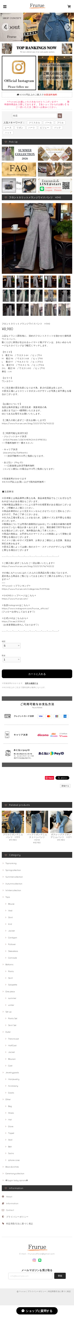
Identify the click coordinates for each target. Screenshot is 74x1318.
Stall (10, 1139)
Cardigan (12, 937)
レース (8, 127)
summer (12, 998)
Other (8, 1099)
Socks (11, 1153)
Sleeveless (13, 951)
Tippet (11, 1133)
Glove (10, 1126)
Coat (10, 1065)
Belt (10, 1146)
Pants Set (12, 1018)
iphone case (14, 1160)
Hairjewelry (13, 1079)
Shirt (10, 917)
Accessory (13, 1085)
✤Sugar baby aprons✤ (16, 1180)
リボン (20, 127)
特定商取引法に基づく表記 (19, 1223)
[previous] (6, 27)
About (9, 1196)
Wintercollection (13, 890)
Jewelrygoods (12, 1072)
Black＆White (12, 1166)
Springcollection (13, 870)
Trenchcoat (13, 1038)
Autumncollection (13, 883)
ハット (8, 132)
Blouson (12, 1059)
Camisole (12, 957)
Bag (10, 1106)
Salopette (12, 984)
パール (48, 122)
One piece (10, 991)
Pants (11, 971)
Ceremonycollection (14, 1173)
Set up (8, 1011)
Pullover (12, 944)
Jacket (11, 930)
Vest (10, 910)
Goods (11, 1092)
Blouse (11, 903)
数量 (4, 655)
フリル (60, 122)
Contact (10, 1210)
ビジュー (44, 127)
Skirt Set (12, 1025)
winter (11, 1005)
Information (12, 1203)
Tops (7, 897)
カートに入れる (37, 674)
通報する (65, 786)
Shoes (11, 1112)
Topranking (11, 863)
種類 (4, 641)
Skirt (10, 978)
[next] (68, 27)
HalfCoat (12, 1045)
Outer (8, 1032)
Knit (10, 924)
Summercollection (14, 876)
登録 (60, 1275)
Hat (10, 1119)
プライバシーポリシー (17, 1216)
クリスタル (34, 122)
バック (57, 127)
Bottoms (9, 964)
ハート (31, 127)
